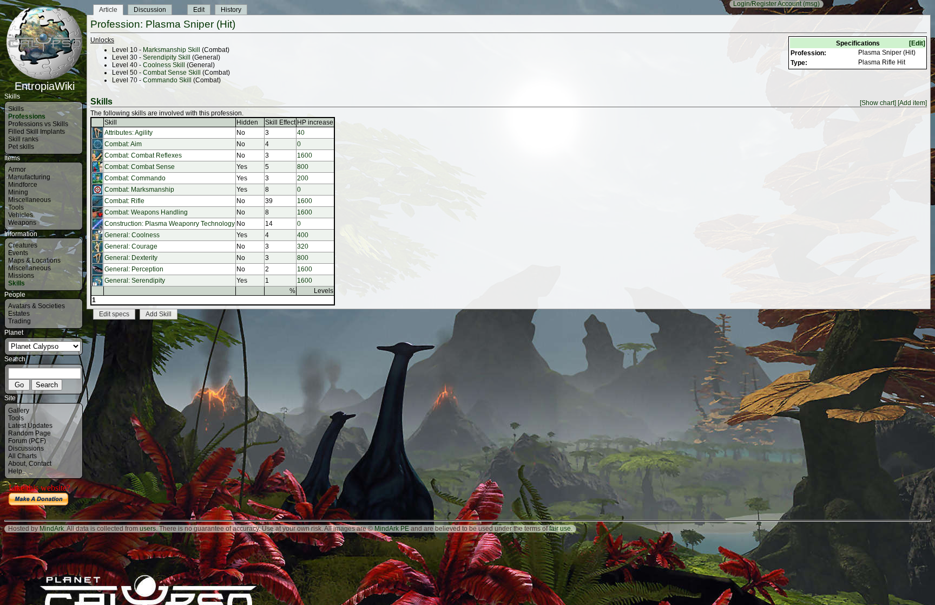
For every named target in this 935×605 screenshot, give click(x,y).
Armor (17, 169)
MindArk (51, 528)
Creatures (22, 245)
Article (108, 10)
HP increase (315, 122)
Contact (40, 463)
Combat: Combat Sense (139, 167)
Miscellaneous (29, 200)
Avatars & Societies (36, 306)
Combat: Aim (123, 144)
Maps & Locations (34, 260)
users (148, 528)
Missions (21, 275)
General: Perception (133, 269)
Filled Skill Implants (36, 131)
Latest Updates (30, 426)
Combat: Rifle (124, 201)
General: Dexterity (130, 258)
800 (302, 167)
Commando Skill (167, 80)
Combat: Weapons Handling (146, 212)
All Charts (22, 456)
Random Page (29, 433)
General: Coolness (132, 235)
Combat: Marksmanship (139, 189)
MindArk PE (391, 528)
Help (15, 471)
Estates (19, 313)
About (16, 463)
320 (302, 246)
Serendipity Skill (166, 57)
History (231, 10)
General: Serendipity (134, 280)
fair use (560, 528)
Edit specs (114, 314)
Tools (16, 207)
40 (301, 132)
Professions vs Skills (38, 124)
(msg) (811, 4)
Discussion (150, 10)
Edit (199, 10)
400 (302, 235)
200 (302, 178)
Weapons (22, 222)
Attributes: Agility (128, 132)
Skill (110, 122)
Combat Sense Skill (172, 72)
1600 (304, 155)
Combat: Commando (135, 178)
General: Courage (130, 246)
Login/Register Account (767, 4)
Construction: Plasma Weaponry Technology (169, 223)
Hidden (247, 122)
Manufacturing (29, 177)
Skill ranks (23, 139)
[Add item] (912, 103)
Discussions (26, 448)
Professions (26, 116)
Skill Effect (280, 122)
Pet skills (21, 147)
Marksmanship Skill (171, 50)
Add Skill (159, 314)
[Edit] (917, 43)
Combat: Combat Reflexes (143, 155)
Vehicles (20, 215)
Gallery (18, 410)
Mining (18, 192)
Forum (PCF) (27, 441)
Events (18, 253)
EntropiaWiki (45, 86)
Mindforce (22, 184)
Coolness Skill (164, 65)
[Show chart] (878, 103)
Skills (16, 109)
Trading (19, 321)
